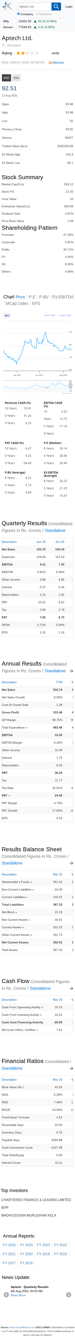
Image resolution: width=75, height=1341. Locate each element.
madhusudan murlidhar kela (28, 1215)
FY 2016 (26, 1263)
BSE (16, 78)
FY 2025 (9, 1245)
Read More (18, 1295)
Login (68, 6)
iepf (5, 1207)
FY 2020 (26, 1254)
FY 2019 (43, 1254)
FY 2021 (9, 1254)
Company (26, 14)
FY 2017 (9, 1263)
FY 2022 (60, 1245)
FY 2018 (60, 1254)
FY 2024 (26, 1245)
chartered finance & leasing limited (36, 1200)
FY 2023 (43, 1245)
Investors (46, 14)
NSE (6, 78)
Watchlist (58, 62)
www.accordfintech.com (22, 1327)
